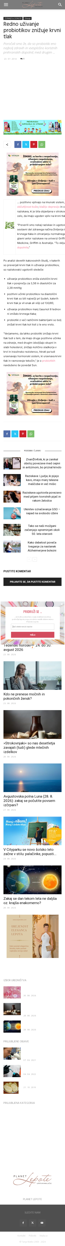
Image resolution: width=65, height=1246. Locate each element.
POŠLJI (32, 634)
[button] (32, 611)
